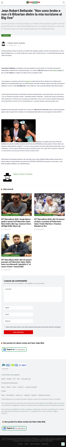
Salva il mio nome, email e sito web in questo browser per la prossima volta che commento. (33, 327)
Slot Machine (10, 395)
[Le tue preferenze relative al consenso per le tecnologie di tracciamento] (63, 444)
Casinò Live (19, 395)
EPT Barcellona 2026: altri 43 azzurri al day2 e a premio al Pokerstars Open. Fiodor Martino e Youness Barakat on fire (49, 222)
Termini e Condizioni (35, 443)
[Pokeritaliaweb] (33, 2)
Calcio (3, 387)
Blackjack (27, 395)
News (3, 395)
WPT (18, 379)
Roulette (34, 395)
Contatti (26, 443)
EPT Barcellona (15, 214)
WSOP (55, 70)
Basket (9, 387)
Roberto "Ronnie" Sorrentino (16, 43)
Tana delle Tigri (26, 379)
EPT (14, 379)
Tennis (14, 387)
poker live (29, 81)
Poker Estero (6, 35)
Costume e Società (31, 387)
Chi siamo (20, 443)
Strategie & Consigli (44, 395)
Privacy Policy (5, 368)
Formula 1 (21, 387)
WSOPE (9, 379)
